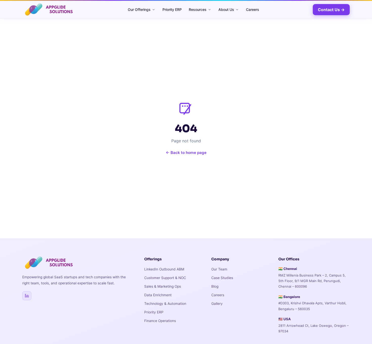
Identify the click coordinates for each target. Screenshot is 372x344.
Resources (197, 9)
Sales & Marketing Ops (162, 286)
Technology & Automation (165, 304)
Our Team (219, 269)
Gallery (217, 304)
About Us (226, 9)
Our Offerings (139, 9)
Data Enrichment (158, 295)
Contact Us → (331, 9)
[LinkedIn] (26, 295)
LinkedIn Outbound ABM (164, 269)
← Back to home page (186, 152)
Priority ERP (172, 9)
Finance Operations (160, 321)
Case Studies (222, 278)
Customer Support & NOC (165, 278)
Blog (214, 286)
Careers (252, 9)
